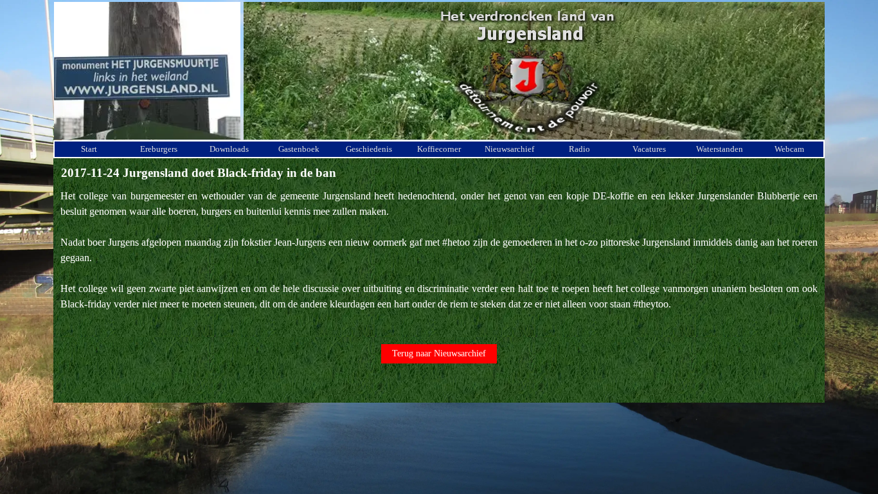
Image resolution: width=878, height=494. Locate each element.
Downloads (229, 149)
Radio (579, 149)
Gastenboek (298, 149)
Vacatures (649, 149)
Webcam (789, 149)
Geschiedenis (369, 149)
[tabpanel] (439, 257)
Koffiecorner (439, 149)
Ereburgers (158, 149)
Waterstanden (719, 149)
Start (89, 149)
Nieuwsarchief (509, 149)
